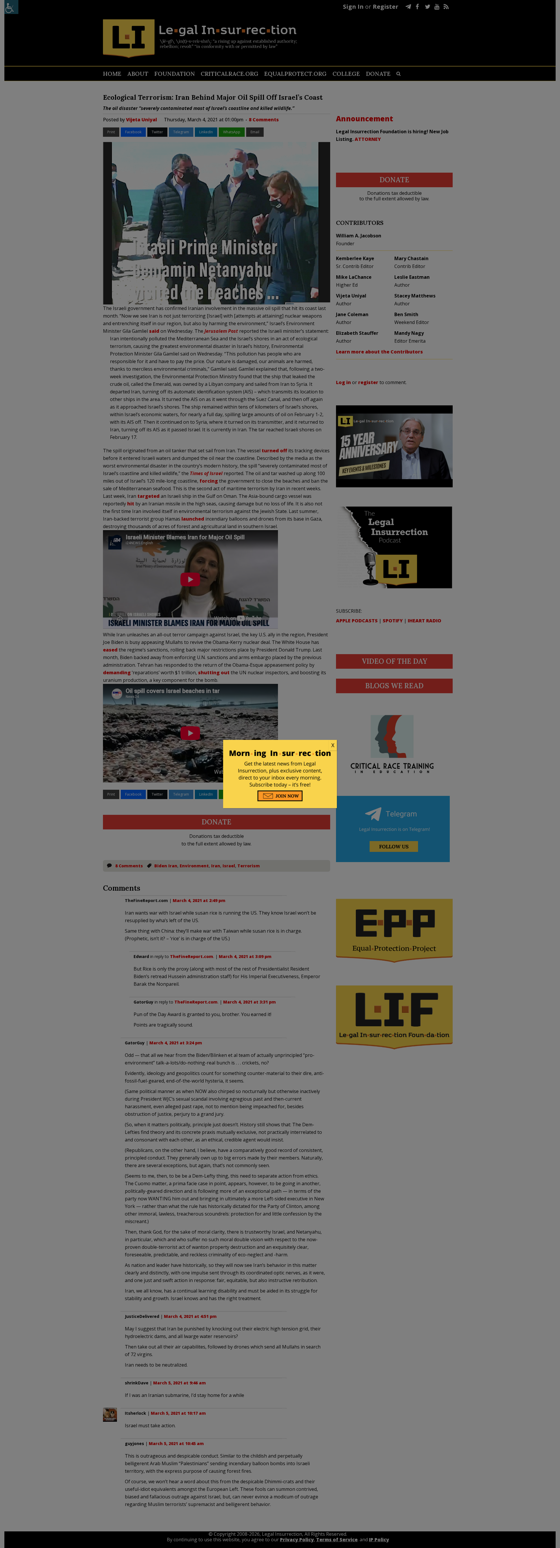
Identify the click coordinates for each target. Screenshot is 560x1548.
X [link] (332, 745)
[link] (280, 745)
